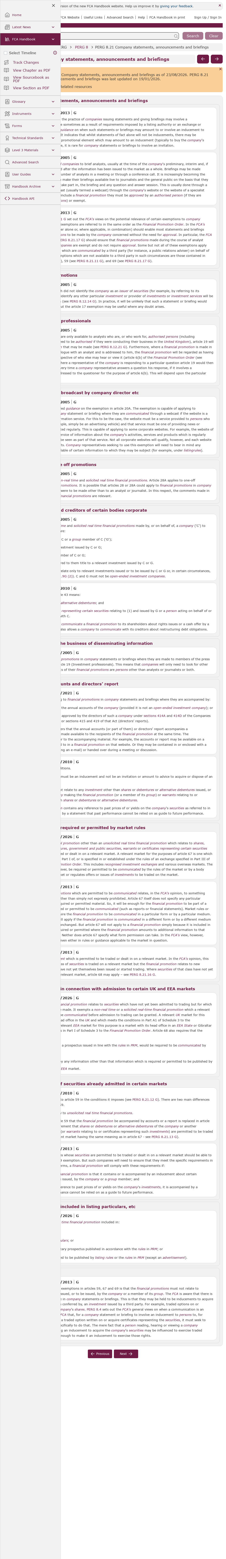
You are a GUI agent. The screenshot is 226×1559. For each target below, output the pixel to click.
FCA (209, 234)
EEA (76, 1025)
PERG (62, 47)
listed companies (66, 164)
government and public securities (95, 848)
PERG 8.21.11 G (89, 261)
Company (73, 445)
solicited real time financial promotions (116, 480)
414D (177, 715)
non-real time (67, 480)
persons (196, 418)
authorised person (168, 195)
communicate (71, 624)
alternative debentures (78, 602)
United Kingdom (176, 341)
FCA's (89, 219)
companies (93, 119)
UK (178, 1014)
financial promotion (91, 195)
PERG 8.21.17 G (71, 240)
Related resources (76, 86)
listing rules (104, 1257)
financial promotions (133, 240)
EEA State (184, 1025)
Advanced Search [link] (120, 17)
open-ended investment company (180, 707)
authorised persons (163, 336)
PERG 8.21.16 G (142, 974)
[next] (217, 59)
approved (136, 195)
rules (197, 450)
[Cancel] (220, 69)
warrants (169, 794)
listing (188, 450)
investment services (186, 296)
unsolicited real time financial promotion (135, 843)
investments (156, 296)
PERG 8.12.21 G (113, 347)
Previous (102, 1354)
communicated (89, 250)
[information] (55, 53)
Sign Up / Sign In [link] (208, 17)
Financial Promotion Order (163, 224)
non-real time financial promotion (73, 1222)
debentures (145, 789)
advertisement (174, 1257)
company (194, 140)
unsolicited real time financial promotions (99, 1113)
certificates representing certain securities (76, 610)
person (171, 610)
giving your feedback (176, 6)
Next (123, 1354)
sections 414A (155, 716)
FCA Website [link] (69, 17)
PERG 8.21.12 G (145, 1099)
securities (141, 291)
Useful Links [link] (93, 17)
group (76, 539)
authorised (84, 341)
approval (169, 234)
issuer (123, 291)
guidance (66, 129)
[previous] (203, 59)
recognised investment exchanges (131, 864)
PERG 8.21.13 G (164, 1136)
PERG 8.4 (94, 1309)
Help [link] (141, 17)
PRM (134, 1045)
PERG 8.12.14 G (82, 301)
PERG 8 (81, 47)
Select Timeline (22, 53)
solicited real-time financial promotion (153, 1009)
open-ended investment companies (137, 576)
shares (126, 789)
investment (114, 296)
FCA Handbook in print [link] (167, 17)
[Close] (219, 5)
